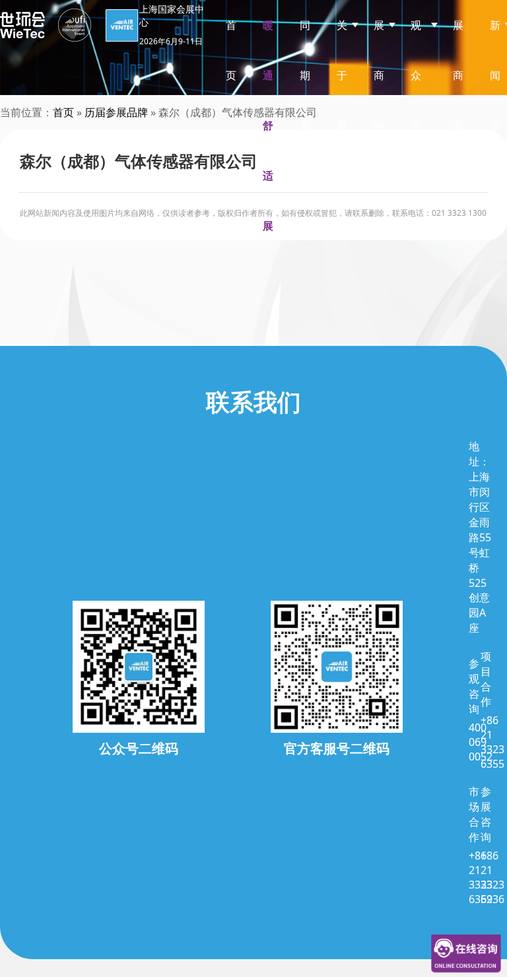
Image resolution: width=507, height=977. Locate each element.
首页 (231, 50)
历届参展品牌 (116, 112)
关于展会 (342, 100)
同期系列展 (305, 125)
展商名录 (458, 100)
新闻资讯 (495, 100)
